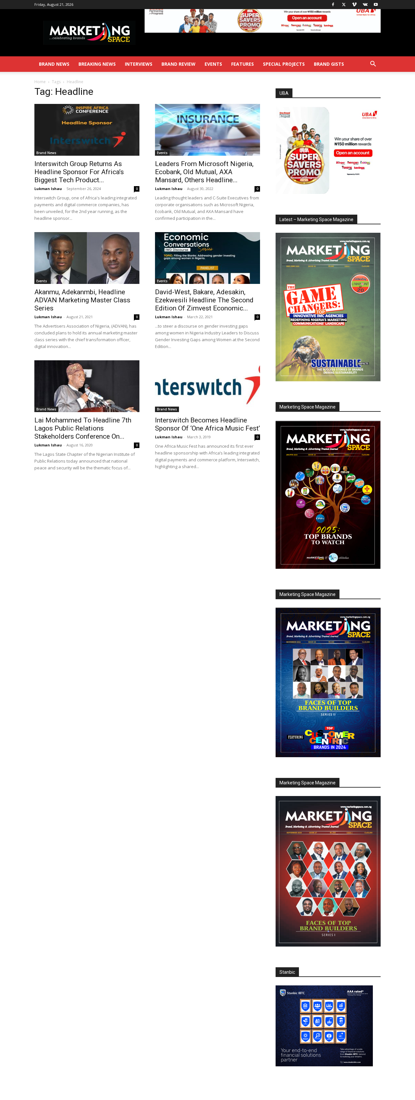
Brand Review (178, 64)
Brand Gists (329, 64)
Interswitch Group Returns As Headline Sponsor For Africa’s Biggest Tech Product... (79, 172)
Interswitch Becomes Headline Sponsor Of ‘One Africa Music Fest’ (207, 424)
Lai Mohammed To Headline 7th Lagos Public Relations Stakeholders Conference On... (82, 428)
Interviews (138, 64)
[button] (373, 65)
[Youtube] (376, 4)
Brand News (54, 64)
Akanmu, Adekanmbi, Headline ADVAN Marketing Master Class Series (82, 300)
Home (40, 81)
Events (213, 64)
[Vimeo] (354, 4)
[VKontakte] (365, 4)
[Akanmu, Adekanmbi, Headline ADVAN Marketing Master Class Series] (86, 258)
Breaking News (97, 64)
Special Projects (284, 64)
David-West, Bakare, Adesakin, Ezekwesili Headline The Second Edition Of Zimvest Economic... (204, 300)
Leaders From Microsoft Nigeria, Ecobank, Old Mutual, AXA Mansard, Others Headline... (204, 172)
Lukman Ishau (48, 188)
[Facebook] (333, 4)
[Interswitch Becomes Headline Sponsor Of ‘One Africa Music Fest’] (207, 386)
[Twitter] (344, 4)
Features (242, 64)
